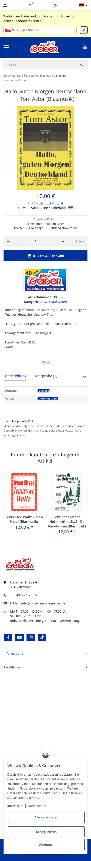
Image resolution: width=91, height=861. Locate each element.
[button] (83, 5)
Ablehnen (46, 844)
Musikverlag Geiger (48, 398)
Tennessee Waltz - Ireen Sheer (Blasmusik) (24, 519)
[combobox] (40, 30)
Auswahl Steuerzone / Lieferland (42, 208)
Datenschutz (37, 806)
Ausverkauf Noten (53, 302)
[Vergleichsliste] (30, 5)
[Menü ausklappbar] (6, 47)
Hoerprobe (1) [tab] (45, 375)
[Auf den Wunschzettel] (43, 362)
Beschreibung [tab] (15, 375)
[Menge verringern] (8, 241)
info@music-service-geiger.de (43, 603)
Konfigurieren (46, 832)
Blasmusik (44, 390)
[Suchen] (82, 64)
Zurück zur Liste (13, 75)
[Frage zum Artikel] (47, 362)
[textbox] (40, 30)
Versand (57, 203)
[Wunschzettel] (55, 5)
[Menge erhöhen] (63, 241)
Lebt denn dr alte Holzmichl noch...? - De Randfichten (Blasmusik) (67, 521)
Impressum (15, 806)
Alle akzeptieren (46, 817)
